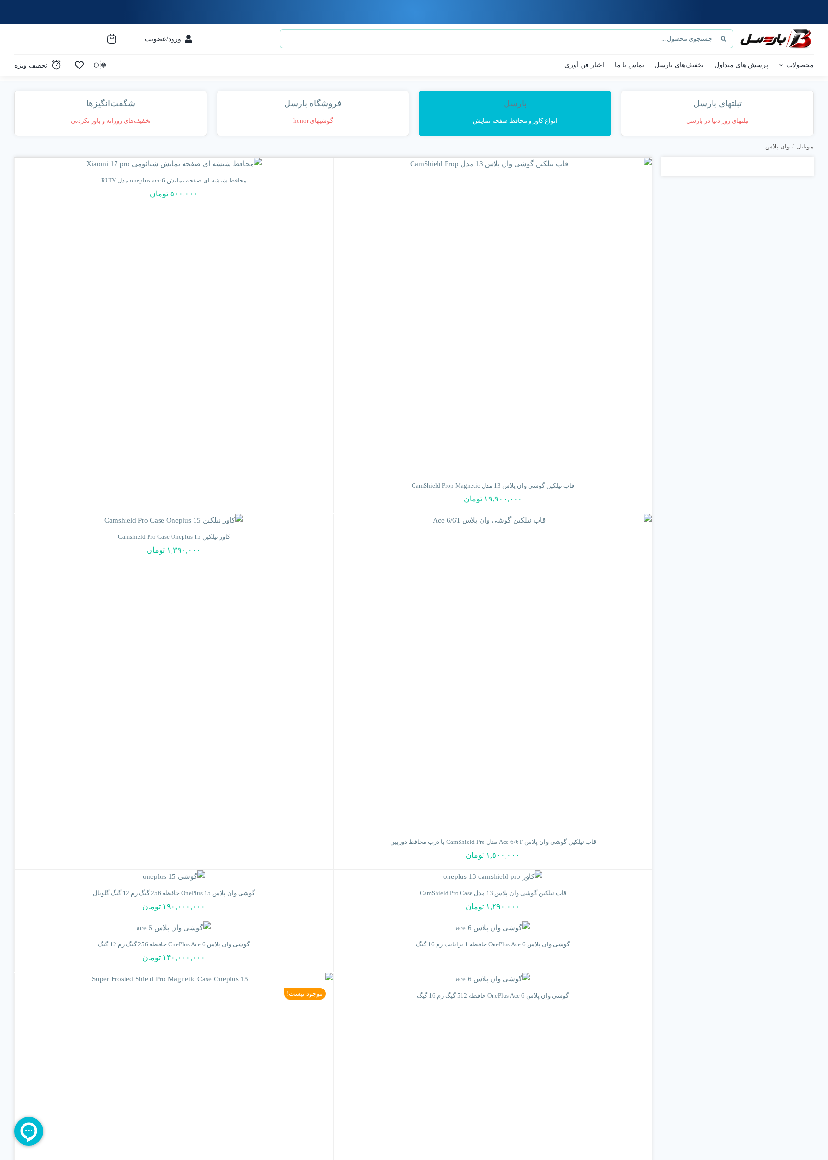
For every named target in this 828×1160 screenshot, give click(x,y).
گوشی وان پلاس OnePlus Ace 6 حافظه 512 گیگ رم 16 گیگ (493, 995)
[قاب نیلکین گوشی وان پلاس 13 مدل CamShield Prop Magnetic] (493, 317)
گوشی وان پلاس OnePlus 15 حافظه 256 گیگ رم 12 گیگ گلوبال (174, 893)
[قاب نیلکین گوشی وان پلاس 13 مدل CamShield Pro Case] (493, 876)
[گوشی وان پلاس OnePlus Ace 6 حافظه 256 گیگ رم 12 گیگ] (174, 927)
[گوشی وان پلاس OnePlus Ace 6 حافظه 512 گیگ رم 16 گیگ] (493, 979)
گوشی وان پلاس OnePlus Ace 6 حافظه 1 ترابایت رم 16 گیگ (493, 944)
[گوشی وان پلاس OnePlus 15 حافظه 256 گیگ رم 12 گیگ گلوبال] (174, 876)
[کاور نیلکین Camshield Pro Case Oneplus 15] (174, 520)
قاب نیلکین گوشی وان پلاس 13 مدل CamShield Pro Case (493, 893)
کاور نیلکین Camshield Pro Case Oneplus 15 (174, 536)
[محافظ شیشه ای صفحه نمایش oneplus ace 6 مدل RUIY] (174, 164)
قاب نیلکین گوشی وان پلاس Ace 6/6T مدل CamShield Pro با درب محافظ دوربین (493, 841)
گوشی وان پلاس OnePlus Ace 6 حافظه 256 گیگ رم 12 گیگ (174, 944)
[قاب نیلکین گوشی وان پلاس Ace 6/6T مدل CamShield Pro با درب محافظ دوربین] (493, 673)
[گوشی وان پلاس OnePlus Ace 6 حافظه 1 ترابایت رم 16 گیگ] (493, 927)
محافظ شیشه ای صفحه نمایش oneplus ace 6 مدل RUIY (174, 180)
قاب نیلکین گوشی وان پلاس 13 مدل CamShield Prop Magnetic (493, 485)
